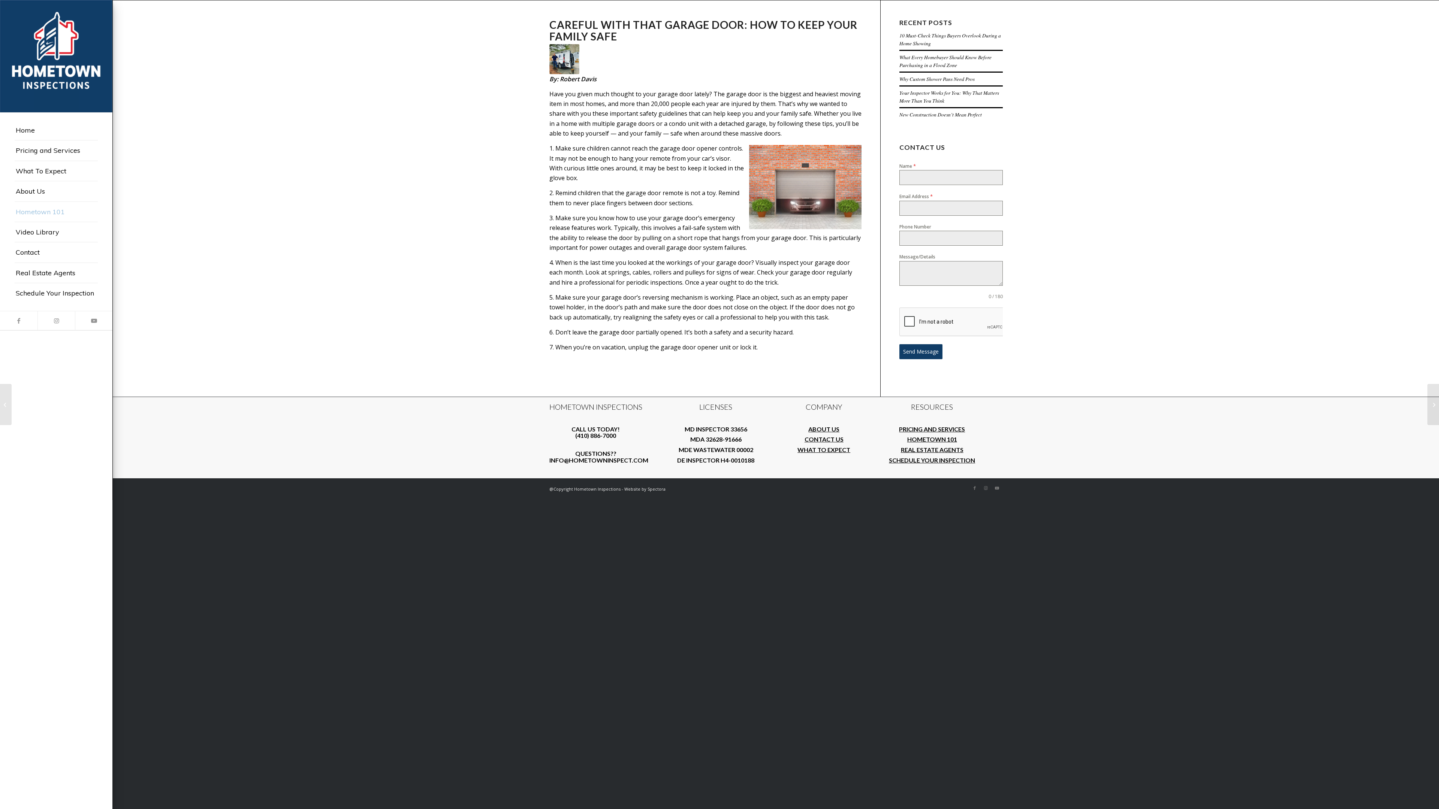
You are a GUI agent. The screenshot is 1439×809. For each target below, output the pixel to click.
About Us (823, 429)
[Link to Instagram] (56, 320)
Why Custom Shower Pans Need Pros (937, 78)
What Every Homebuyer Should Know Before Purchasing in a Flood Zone (945, 61)
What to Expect (823, 449)
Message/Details (917, 257)
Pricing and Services (932, 429)
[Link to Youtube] (93, 320)
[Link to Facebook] (18, 320)
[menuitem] (56, 130)
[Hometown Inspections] (56, 56)
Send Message (921, 351)
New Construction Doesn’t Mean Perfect (940, 114)
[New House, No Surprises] (6, 404)
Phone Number (915, 227)
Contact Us (824, 439)
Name (907, 166)
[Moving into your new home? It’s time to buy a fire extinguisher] (1433, 404)
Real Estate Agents (932, 449)
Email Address (916, 196)
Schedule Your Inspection (932, 460)
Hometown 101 (932, 439)
